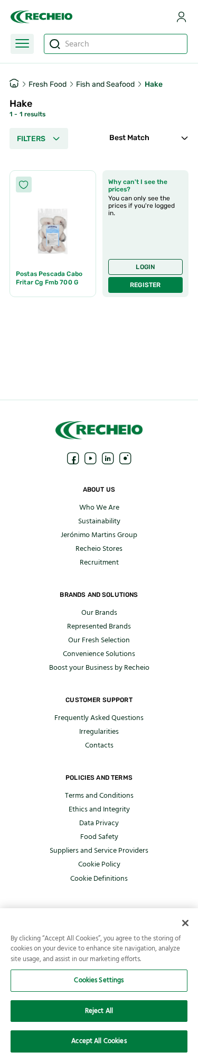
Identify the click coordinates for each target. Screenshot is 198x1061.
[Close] (185, 923)
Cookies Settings (99, 980)
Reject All (99, 1011)
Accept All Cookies (98, 1041)
